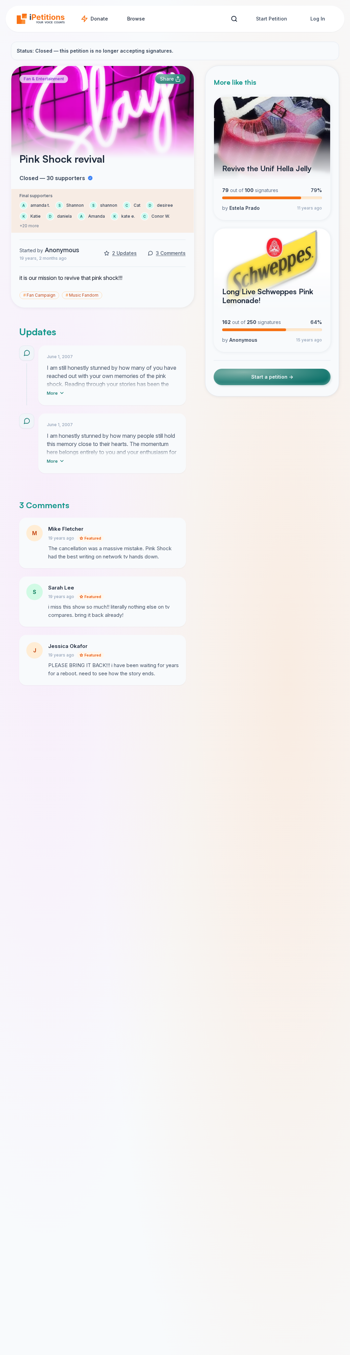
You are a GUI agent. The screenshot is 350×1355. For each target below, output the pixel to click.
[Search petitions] (234, 19)
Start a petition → (272, 377)
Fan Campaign (39, 295)
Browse (136, 19)
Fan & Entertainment (44, 78)
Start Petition (271, 19)
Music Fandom (82, 295)
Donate (99, 19)
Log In (317, 19)
